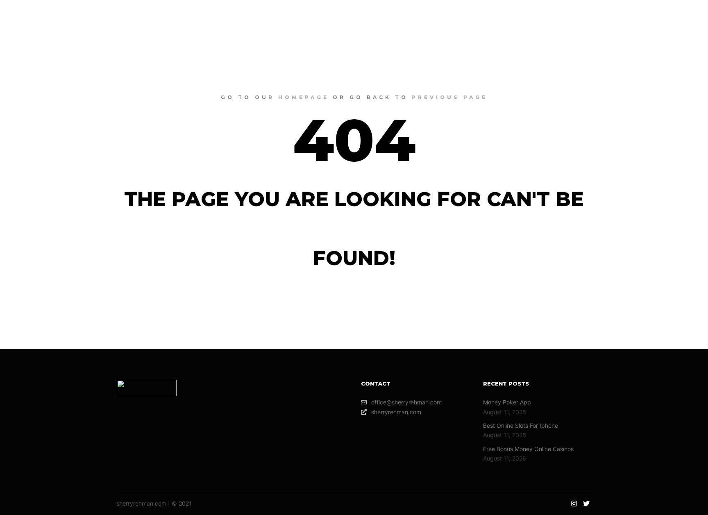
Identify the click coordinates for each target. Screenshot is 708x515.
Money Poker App (507, 402)
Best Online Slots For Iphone (520, 425)
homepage (303, 97)
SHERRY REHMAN (57, 16)
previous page (450, 97)
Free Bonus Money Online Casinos (528, 448)
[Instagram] (674, 16)
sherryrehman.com (396, 411)
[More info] (648, 16)
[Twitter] (686, 16)
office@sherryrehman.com (406, 402)
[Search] (633, 16)
